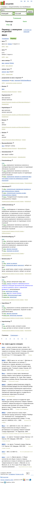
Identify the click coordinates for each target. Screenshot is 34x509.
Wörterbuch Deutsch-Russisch (9, 91)
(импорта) (20, 265)
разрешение (5, 80)
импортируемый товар (14, 295)
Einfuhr (10, 44)
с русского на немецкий (27, 30)
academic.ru (7, 3)
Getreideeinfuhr (22, 157)
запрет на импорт (12, 263)
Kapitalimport (5, 116)
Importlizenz (28, 318)
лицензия (17, 80)
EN (21, 1)
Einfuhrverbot (28, 273)
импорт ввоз (9, 74)
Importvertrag (28, 330)
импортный (13, 297)
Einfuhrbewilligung (26, 80)
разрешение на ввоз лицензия (14, 83)
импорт (7, 63)
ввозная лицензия (12, 249)
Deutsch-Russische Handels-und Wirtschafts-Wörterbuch (16, 102)
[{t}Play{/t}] (6, 41)
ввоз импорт (9, 65)
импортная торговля (12, 291)
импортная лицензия (16, 315)
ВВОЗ (3, 360)
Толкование (5, 38)
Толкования (17, 18)
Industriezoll (28, 201)
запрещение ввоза (11, 265)
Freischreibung (28, 183)
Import (26, 299)
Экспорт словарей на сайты (6, 479)
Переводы (9, 21)
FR (31, 1)
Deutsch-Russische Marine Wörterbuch (11, 139)
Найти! (30, 12)
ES (28, 1)
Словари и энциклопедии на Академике (15, 7)
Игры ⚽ (9, 24)
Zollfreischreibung (6, 233)
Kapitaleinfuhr (5, 104)
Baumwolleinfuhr (22, 148)
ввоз (7, 46)
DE (25, 1)
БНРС (3, 46)
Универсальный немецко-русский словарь (13, 183)
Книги (25, 21)
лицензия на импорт (13, 251)
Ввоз (3, 373)
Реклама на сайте (20, 474)
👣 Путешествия (4, 477)
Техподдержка (11, 474)
